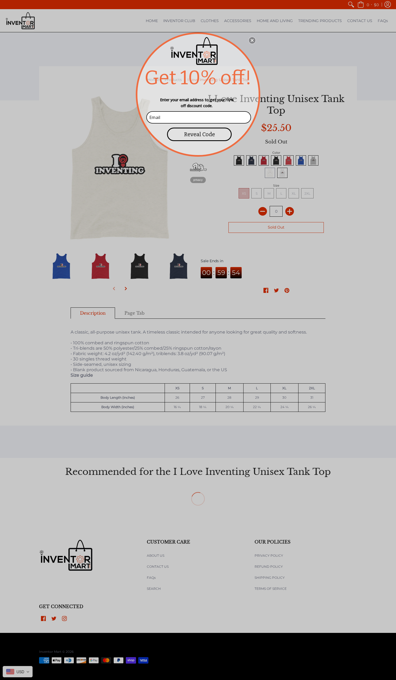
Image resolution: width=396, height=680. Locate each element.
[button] (252, 40)
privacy (198, 180)
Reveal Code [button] (199, 134)
